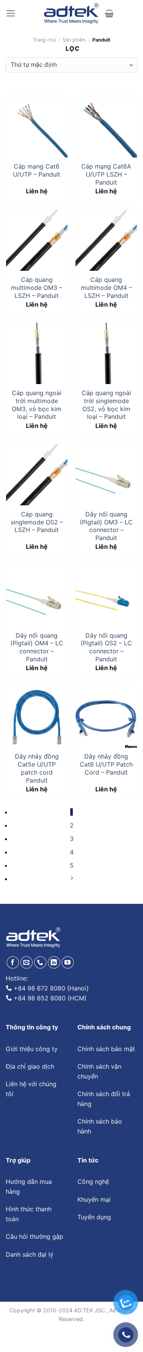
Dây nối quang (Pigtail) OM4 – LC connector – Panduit (36, 647)
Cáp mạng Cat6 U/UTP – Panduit (36, 170)
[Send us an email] (26, 962)
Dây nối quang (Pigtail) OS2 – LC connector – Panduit (106, 647)
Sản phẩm (74, 40)
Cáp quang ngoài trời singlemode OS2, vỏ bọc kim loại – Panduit (106, 404)
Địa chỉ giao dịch (30, 1066)
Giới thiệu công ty (32, 1049)
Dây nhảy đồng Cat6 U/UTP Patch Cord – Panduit (106, 764)
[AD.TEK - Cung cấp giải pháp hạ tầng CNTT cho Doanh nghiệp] (71, 13)
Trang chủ (44, 40)
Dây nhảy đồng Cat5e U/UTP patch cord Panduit (37, 768)
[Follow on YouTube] (67, 962)
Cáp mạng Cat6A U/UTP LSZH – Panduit (106, 174)
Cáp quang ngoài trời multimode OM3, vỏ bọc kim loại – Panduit (36, 404)
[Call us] (40, 962)
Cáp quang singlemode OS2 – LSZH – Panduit (37, 522)
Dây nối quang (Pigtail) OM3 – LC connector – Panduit (106, 526)
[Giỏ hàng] (109, 13)
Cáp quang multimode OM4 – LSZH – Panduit (106, 287)
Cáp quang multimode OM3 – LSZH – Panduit (36, 287)
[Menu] (11, 13)
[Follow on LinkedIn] (54, 962)
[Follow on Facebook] (12, 962)
